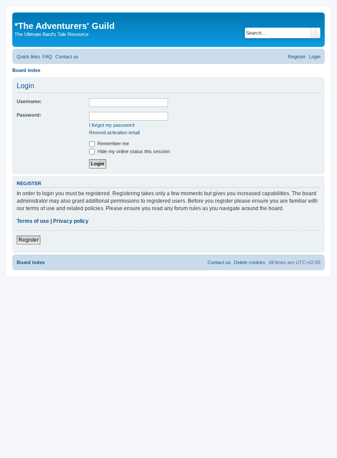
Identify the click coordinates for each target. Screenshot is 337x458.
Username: (29, 101)
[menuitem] (47, 56)
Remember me (112, 143)
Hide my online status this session (133, 151)
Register (28, 240)
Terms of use (33, 221)
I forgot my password (111, 125)
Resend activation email (114, 132)
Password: (29, 115)
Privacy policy (71, 221)
